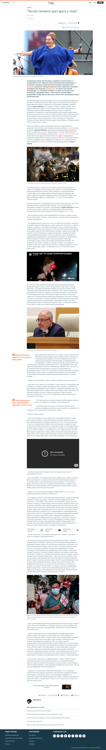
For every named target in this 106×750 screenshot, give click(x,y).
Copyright (31, 744)
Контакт (7, 744)
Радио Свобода (68, 211)
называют (44, 132)
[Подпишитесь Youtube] (65, 735)
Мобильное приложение (12, 735)
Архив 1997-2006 (9, 741)
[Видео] (90, 2)
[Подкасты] (80, 735)
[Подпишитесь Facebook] (58, 735)
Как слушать (32, 735)
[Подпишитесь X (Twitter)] (61, 735)
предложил (30, 87)
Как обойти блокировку (35, 738)
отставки (70, 128)
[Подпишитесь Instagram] (72, 735)
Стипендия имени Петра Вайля (14, 738)
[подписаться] (83, 735)
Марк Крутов (30, 15)
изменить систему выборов (67, 134)
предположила (50, 89)
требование (41, 142)
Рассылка (31, 741)
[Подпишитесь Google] (54, 735)
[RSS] (76, 735)
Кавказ (29, 7)
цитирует (59, 197)
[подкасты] (95, 2)
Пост (38, 90)
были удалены (68, 492)
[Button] (62, 23)
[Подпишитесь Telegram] (69, 735)
